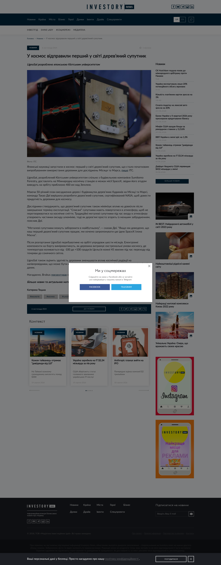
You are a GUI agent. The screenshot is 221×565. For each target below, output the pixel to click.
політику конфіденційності (122, 559)
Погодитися (171, 559)
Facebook (94, 287)
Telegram (126, 287)
